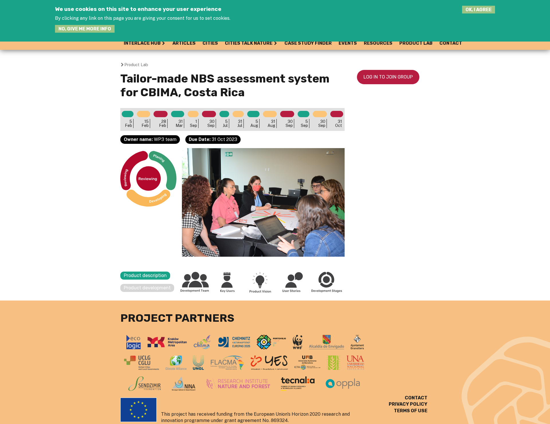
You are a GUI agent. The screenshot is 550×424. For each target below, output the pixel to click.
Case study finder (308, 43)
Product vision (260, 282)
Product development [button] (147, 287)
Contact (450, 43)
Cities (210, 43)
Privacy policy (408, 404)
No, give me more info (84, 29)
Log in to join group (388, 77)
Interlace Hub (142, 43)
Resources (378, 43)
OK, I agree (478, 9)
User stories (292, 282)
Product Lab (416, 43)
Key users (227, 282)
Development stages (327, 282)
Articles (184, 43)
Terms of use (410, 410)
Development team (194, 282)
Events (348, 43)
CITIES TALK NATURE (248, 43)
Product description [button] (145, 275)
